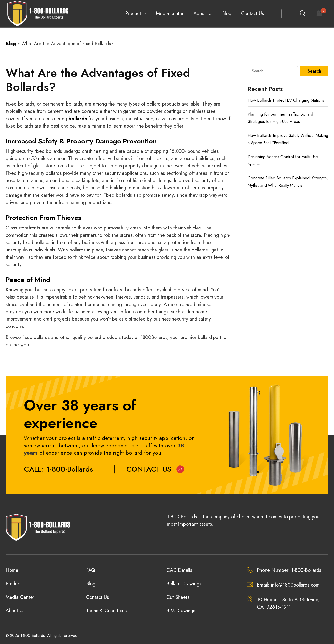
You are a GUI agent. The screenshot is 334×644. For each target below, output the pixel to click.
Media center (170, 13)
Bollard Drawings (184, 583)
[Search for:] (273, 71)
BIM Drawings (181, 610)
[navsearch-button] (302, 14)
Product (133, 13)
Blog (226, 13)
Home (12, 570)
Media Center (20, 597)
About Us (202, 13)
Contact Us (252, 13)
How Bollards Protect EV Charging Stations (286, 100)
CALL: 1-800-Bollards (58, 469)
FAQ (90, 570)
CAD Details (179, 570)
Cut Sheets (178, 597)
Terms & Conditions (106, 610)
